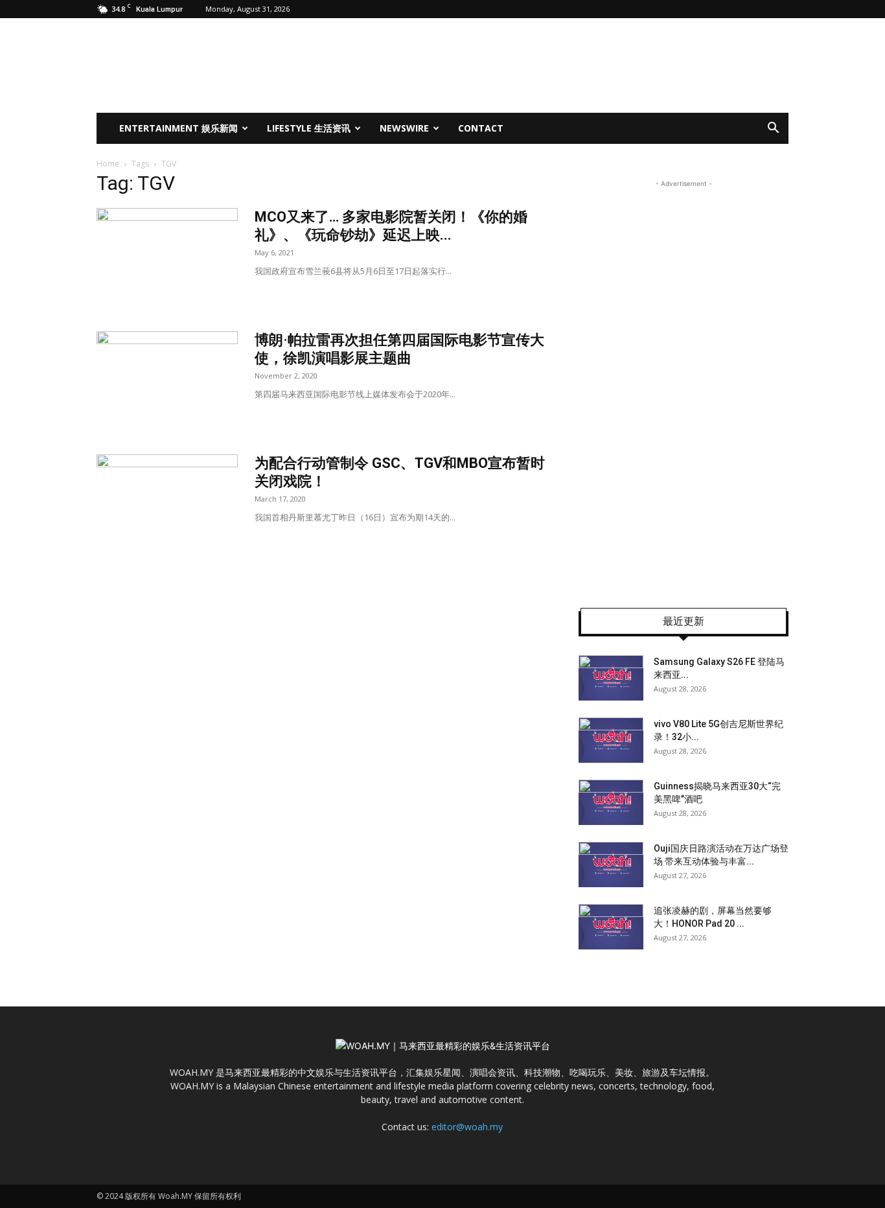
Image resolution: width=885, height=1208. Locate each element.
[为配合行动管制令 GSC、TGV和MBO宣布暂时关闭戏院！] (167, 503)
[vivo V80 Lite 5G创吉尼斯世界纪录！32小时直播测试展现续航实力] (611, 740)
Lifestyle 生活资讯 (309, 128)
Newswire (404, 128)
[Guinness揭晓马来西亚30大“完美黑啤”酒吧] (611, 802)
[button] (772, 129)
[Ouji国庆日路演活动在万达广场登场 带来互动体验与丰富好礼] (611, 864)
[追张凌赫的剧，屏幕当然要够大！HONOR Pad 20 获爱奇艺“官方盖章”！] (611, 926)
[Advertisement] (683, 385)
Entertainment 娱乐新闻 (178, 128)
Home (108, 163)
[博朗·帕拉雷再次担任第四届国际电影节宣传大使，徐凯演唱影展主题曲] (167, 379)
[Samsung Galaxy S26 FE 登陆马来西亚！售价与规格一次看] (611, 678)
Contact (480, 128)
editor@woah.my (467, 1127)
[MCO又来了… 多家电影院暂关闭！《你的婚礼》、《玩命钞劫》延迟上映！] (167, 256)
